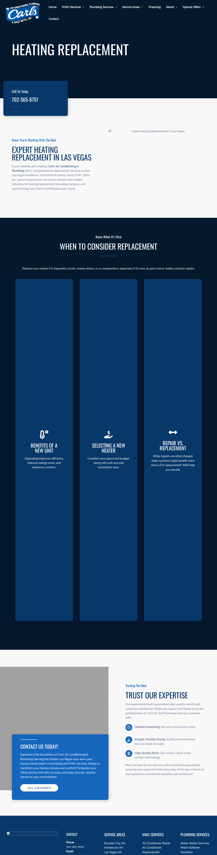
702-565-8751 (25, 99)
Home (52, 7)
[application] (82, 7)
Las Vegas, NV (113, 852)
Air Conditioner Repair (156, 843)
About (170, 7)
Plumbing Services (102, 7)
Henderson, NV (113, 847)
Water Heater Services (195, 843)
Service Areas (131, 7)
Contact (54, 19)
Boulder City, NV (114, 843)
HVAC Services (71, 7)
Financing (155, 7)
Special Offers (192, 7)
